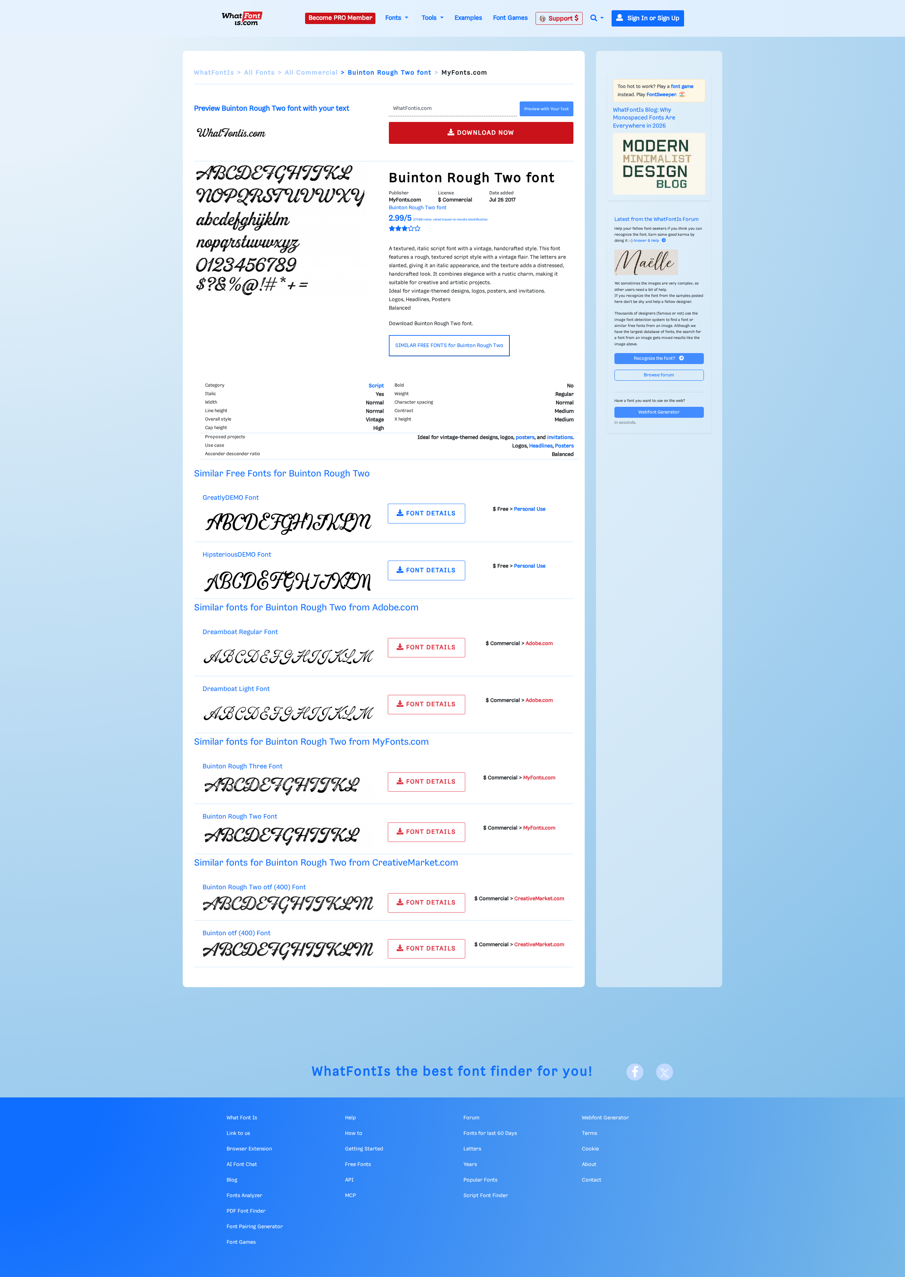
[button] (597, 18)
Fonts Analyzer (244, 1196)
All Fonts (259, 73)
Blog (232, 1180)
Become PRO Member (340, 18)
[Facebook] (634, 1072)
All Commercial (311, 73)
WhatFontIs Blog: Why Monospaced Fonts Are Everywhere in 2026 (644, 118)
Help (350, 1118)
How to (353, 1133)
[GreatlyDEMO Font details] (288, 521)
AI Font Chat (242, 1164)
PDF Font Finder (246, 1211)
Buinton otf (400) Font (236, 933)
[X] (664, 1072)
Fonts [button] (394, 18)
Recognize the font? (655, 358)
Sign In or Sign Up (652, 18)
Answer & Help (646, 241)
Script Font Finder (485, 1196)
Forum (471, 1118)
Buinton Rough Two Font (240, 816)
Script (376, 386)
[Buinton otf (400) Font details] (288, 951)
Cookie (590, 1149)
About (589, 1164)
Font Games (510, 18)
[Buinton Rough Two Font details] (288, 836)
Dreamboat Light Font (236, 689)
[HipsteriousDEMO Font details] (288, 578)
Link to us (238, 1133)
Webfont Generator (658, 412)
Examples (468, 18)
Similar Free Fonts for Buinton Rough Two (282, 474)
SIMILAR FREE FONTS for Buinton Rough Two (449, 345)
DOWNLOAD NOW (484, 133)
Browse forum (659, 375)
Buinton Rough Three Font (242, 766)
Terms (589, 1133)
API (349, 1180)
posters (525, 437)
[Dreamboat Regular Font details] (288, 655)
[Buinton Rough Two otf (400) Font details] (288, 905)
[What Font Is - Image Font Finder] (242, 18)
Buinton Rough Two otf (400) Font (254, 887)
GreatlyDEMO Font (231, 497)
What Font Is (242, 1118)
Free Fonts (358, 1164)
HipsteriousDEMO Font (237, 554)
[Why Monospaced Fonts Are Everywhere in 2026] (659, 163)
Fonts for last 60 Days (490, 1133)
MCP (350, 1196)
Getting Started (364, 1149)
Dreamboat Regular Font (240, 632)
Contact (591, 1180)
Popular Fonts (480, 1180)
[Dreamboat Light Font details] (288, 712)
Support (561, 19)
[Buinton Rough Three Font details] (288, 786)
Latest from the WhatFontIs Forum (656, 219)
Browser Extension (249, 1149)
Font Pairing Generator (255, 1227)
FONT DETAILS (430, 513)
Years (470, 1164)
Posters (564, 446)
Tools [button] (430, 18)
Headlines (541, 446)
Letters (472, 1149)
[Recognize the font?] (659, 262)
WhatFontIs (214, 73)
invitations (560, 437)
